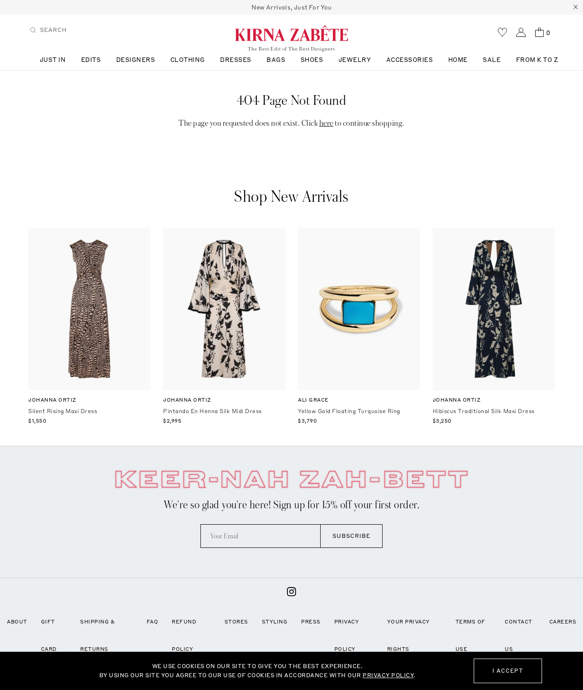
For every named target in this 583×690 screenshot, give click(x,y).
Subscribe (351, 535)
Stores (236, 621)
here (326, 123)
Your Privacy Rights (408, 635)
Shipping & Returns (97, 635)
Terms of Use (470, 635)
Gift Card (49, 635)
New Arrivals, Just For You (291, 7)
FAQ (153, 621)
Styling (275, 621)
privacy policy (388, 675)
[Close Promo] (575, 7)
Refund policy (184, 635)
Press (311, 621)
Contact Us (518, 635)
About (17, 621)
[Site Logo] (291, 33)
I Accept (507, 670)
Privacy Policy (346, 635)
